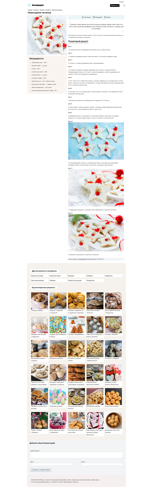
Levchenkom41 (82, 259)
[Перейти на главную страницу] (38, 5)
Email (83, 462)
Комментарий (35, 451)
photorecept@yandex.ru (43, 482)
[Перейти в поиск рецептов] (124, 5)
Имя (32, 462)
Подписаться (115, 5)
